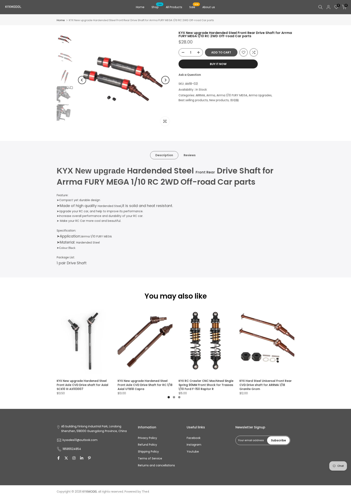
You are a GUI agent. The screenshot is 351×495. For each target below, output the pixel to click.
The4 (145, 492)
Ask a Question (190, 75)
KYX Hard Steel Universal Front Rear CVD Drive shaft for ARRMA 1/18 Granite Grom (265, 385)
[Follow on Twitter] (66, 458)
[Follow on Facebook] (58, 458)
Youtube (193, 452)
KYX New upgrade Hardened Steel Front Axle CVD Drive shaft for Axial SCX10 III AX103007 (82, 385)
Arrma (210, 95)
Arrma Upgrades (260, 95)
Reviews (190, 155)
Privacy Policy (147, 438)
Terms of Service (150, 458)
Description (164, 155)
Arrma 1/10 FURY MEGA (232, 95)
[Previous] (82, 80)
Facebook (193, 438)
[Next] (165, 80)
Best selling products (193, 100)
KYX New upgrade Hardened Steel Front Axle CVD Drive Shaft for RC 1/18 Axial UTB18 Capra (145, 385)
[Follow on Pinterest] (89, 458)
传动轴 (234, 100)
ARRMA (200, 95)
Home (140, 7)
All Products (174, 7)
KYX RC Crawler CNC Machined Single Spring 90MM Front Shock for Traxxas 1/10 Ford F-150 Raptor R (206, 385)
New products (219, 100)
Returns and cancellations (156, 465)
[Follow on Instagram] (74, 458)
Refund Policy (147, 445)
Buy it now (218, 64)
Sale (193, 7)
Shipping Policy (148, 452)
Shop (157, 7)
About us (208, 7)
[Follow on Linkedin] (81, 458)
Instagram (194, 445)
